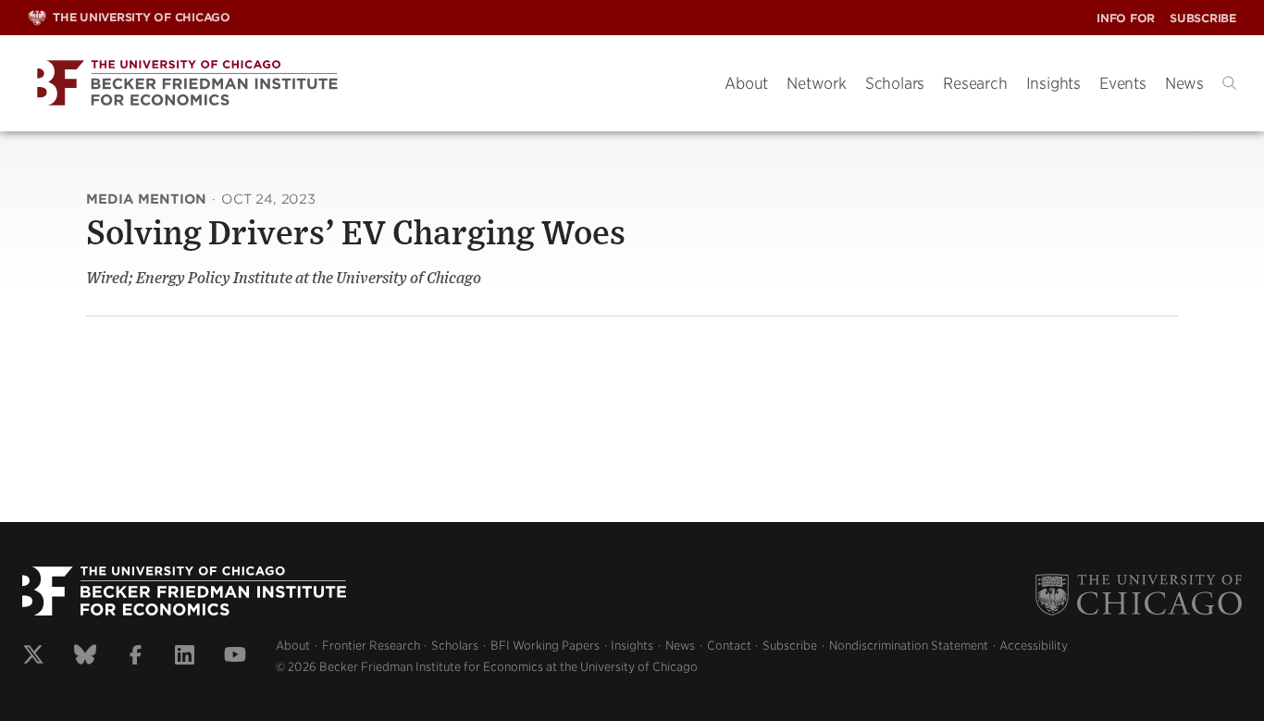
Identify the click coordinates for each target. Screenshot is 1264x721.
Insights (1053, 83)
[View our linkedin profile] (184, 657)
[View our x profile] (33, 657)
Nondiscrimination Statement (908, 646)
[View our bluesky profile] (85, 657)
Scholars (894, 83)
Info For (1126, 18)
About (746, 83)
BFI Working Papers (545, 646)
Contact (729, 646)
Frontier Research (371, 646)
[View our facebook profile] (135, 657)
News (1184, 83)
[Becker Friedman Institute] (362, 83)
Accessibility (1033, 646)
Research (975, 83)
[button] (1229, 83)
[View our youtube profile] (235, 657)
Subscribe (1203, 18)
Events (1122, 83)
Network (817, 83)
